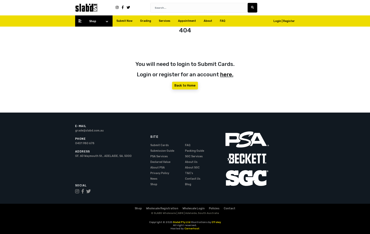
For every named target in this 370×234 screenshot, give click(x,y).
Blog (188, 184)
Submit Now (124, 21)
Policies (214, 208)
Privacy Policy (159, 173)
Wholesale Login (193, 208)
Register (289, 21)
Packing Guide (194, 150)
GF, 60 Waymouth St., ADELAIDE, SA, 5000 (103, 156)
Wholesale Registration (162, 208)
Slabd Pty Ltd (181, 222)
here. (226, 74)
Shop (92, 21)
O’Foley (216, 222)
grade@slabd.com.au (89, 130)
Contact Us (192, 178)
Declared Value (160, 162)
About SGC (192, 167)
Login (277, 21)
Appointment (187, 21)
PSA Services (159, 156)
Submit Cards (159, 145)
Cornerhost (191, 228)
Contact (229, 208)
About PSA (157, 167)
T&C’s (189, 173)
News (153, 178)
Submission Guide (162, 150)
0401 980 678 (84, 143)
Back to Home (185, 85)
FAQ (222, 21)
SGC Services (194, 156)
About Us (191, 162)
